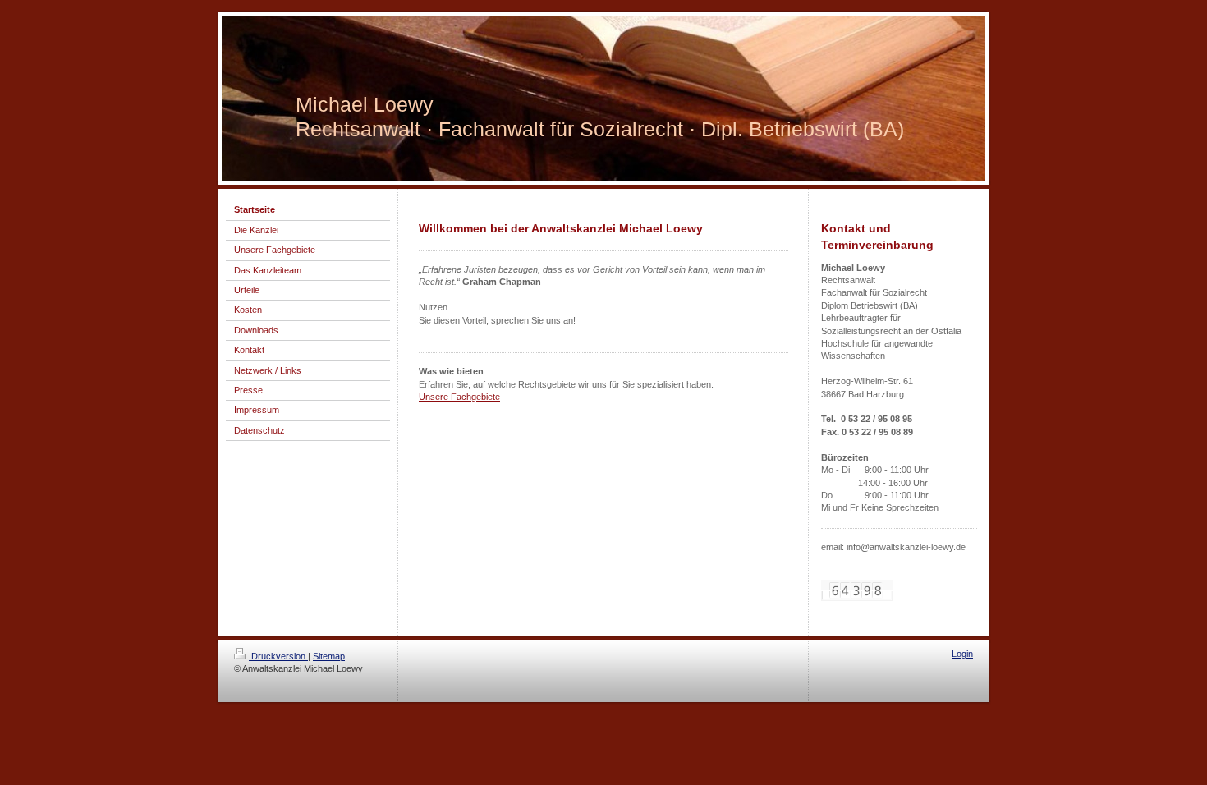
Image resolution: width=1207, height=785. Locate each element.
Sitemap (329, 656)
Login (962, 654)
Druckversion (278, 656)
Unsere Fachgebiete (459, 397)
